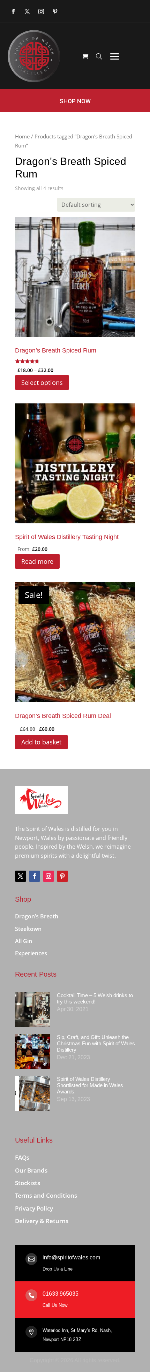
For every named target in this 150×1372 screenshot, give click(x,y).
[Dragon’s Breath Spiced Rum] (75, 277)
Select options (42, 382)
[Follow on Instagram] (41, 11)
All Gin (23, 941)
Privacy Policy (34, 1208)
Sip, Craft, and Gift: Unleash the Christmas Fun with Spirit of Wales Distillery (96, 1043)
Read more (37, 561)
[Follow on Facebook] (13, 11)
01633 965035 (60, 1294)
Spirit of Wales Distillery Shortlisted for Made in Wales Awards (90, 1085)
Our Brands (31, 1170)
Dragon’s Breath (36, 916)
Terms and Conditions (46, 1195)
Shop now (75, 101)
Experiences (31, 953)
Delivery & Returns (41, 1221)
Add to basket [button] (41, 742)
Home (22, 136)
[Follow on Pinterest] (55, 11)
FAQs (22, 1157)
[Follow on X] (27, 11)
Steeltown (28, 929)
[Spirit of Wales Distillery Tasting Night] (75, 463)
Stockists (27, 1183)
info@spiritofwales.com (71, 1257)
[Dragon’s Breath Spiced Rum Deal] (75, 642)
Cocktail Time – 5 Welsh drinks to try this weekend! (95, 998)
